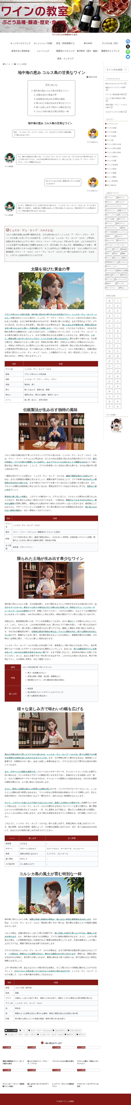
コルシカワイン (60, 1030)
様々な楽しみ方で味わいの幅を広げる (53, 107)
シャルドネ (66, 1056)
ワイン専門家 (116, 432)
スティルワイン (40, 1056)
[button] (125, 69)
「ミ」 (24, 1030)
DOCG (81, 1056)
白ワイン (82, 1034)
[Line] (127, 51)
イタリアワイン (57, 1056)
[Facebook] (127, 41)
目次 (47, 85)
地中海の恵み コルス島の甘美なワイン (51, 90)
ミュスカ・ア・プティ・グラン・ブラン (21, 1034)
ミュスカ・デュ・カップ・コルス (51, 1034)
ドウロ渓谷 (7, 1058)
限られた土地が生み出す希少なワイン (53, 103)
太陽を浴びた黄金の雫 (46, 95)
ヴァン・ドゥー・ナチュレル (41, 1030)
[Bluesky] (127, 56)
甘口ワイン (70, 1034)
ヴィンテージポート (8, 1056)
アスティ (87, 1056)
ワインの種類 (12, 1030)
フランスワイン (75, 1030)
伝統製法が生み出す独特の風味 (50, 99)
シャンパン (32, 1056)
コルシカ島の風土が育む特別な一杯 (52, 111)
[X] (127, 46)
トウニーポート (19, 1056)
